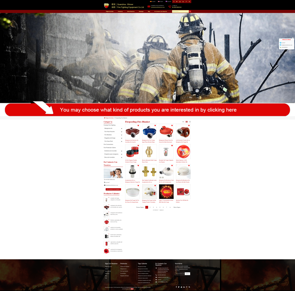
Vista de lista (189, 121)
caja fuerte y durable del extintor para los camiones (116, 242)
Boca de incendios (109, 157)
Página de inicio (109, 11)
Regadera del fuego (109, 138)
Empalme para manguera (111, 154)
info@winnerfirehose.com (158, 7)
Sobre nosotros (130, 11)
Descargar (141, 11)
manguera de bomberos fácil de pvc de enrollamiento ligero (116, 213)
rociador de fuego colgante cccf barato (115, 199)
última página (176, 207)
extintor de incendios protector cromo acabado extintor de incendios (116, 228)
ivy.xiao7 (108, 182)
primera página (140, 207)
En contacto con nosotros (160, 11)
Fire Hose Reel (108, 141)
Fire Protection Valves (110, 147)
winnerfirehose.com (126, 288)
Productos (120, 11)
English (161, 1)
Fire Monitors (108, 134)
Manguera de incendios (143, 268)
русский (169, 1)
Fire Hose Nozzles (109, 131)
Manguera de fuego (142, 266)
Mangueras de (108, 128)
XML (106, 278)
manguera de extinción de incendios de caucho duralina (116, 206)
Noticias (106, 268)
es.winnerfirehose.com (162, 281)
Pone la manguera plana (143, 273)
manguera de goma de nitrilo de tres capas (144, 276)
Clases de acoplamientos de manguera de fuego (144, 282)
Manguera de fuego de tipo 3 (144, 271)
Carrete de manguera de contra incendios (144, 280)
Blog (149, 11)
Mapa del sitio (108, 271)
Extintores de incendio (110, 150)
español (153, 1)
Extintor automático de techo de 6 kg (115, 220)
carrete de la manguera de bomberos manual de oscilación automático (116, 250)
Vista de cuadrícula (186, 121)
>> (170, 207)
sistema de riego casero (143, 278)
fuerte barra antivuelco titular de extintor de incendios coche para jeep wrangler (115, 235)
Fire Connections (108, 144)
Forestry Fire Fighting (109, 125)
